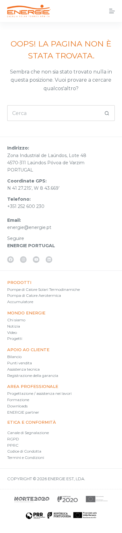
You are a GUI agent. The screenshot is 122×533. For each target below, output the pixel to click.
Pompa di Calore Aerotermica (34, 295)
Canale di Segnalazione (28, 432)
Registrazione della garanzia (32, 375)
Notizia (13, 326)
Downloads (17, 406)
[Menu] (112, 11)
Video (12, 332)
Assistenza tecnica (23, 369)
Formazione (18, 399)
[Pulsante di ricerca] (107, 113)
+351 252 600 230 (25, 206)
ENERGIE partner (23, 412)
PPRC (12, 445)
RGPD (13, 439)
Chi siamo (16, 320)
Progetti (14, 338)
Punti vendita (19, 363)
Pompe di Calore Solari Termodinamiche (43, 289)
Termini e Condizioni (25, 457)
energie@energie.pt (29, 227)
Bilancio (14, 356)
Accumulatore (20, 301)
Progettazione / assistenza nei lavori (39, 393)
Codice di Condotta (24, 451)
